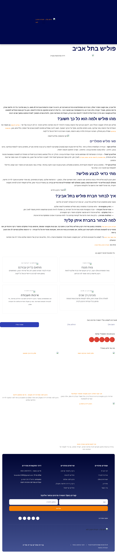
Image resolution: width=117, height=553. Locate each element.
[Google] (29, 518)
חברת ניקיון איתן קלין (109, 226)
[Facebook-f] (37, 518)
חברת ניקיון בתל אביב (102, 245)
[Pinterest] (20, 518)
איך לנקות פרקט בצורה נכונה (86, 444)
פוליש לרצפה (15, 125)
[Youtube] (24, 518)
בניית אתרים (33, 545)
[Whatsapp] (33, 518)
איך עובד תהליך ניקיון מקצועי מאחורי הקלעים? (86, 393)
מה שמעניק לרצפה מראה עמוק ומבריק (92, 157)
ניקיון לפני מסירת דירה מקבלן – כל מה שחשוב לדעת (30, 395)
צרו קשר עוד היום (110, 237)
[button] (43, 22)
